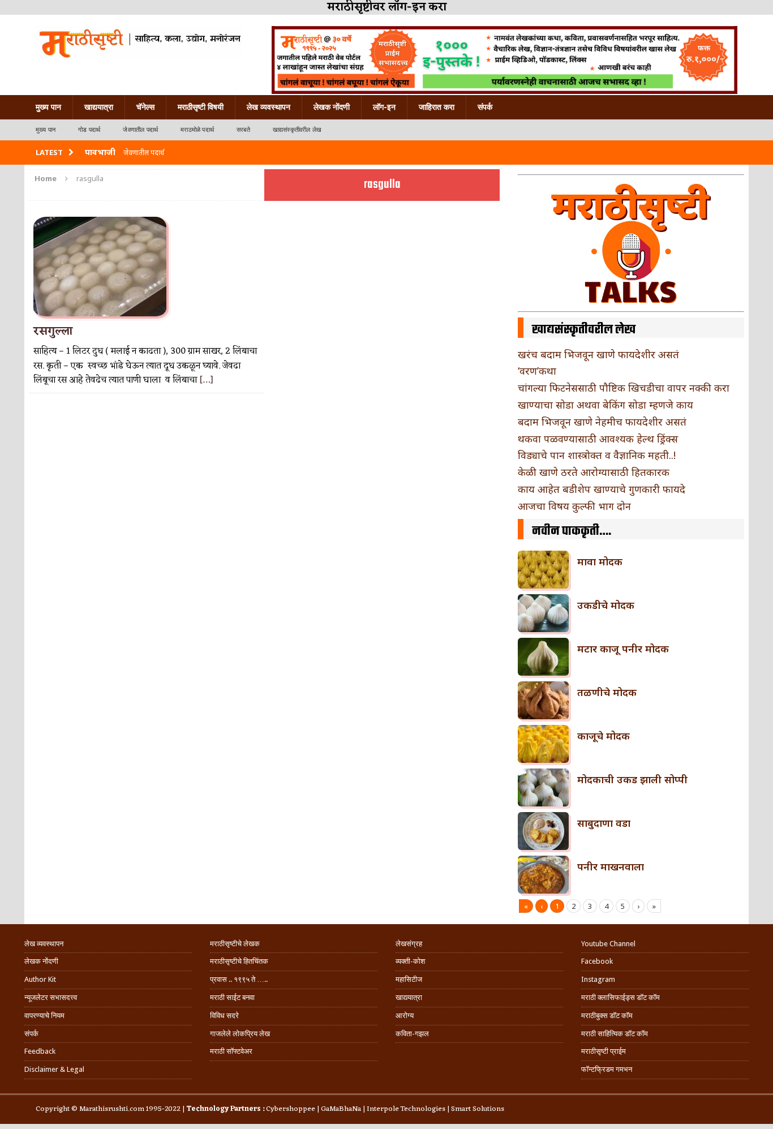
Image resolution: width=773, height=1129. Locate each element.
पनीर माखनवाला (610, 866)
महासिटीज (409, 979)
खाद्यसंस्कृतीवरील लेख (297, 130)
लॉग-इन (384, 106)
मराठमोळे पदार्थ (197, 130)
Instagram (598, 979)
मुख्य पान (48, 106)
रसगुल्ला (52, 331)
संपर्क (485, 106)
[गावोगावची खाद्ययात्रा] (139, 42)
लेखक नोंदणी (332, 106)
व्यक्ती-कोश (410, 961)
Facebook (597, 961)
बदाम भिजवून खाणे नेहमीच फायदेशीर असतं (602, 421)
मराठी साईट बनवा (232, 997)
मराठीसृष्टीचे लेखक (235, 943)
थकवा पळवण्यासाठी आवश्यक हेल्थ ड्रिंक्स (598, 438)
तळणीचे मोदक (607, 692)
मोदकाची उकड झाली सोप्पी (632, 779)
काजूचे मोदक (603, 735)
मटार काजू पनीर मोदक (623, 648)
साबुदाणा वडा (603, 823)
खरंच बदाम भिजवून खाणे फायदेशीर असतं (598, 354)
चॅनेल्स (145, 106)
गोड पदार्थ (89, 130)
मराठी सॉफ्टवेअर (231, 1051)
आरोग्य (405, 1015)
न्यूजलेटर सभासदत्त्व (50, 997)
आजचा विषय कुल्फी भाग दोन (574, 506)
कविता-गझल (412, 1033)
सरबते (243, 130)
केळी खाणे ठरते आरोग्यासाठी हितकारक (593, 472)
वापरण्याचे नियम (44, 1015)
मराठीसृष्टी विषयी (201, 106)
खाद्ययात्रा (98, 106)
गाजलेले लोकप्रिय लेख (240, 1033)
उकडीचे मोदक (605, 605)
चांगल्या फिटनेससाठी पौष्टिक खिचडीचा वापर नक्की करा (623, 387)
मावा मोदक (599, 561)
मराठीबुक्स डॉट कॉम (607, 1015)
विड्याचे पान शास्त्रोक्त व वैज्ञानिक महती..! (597, 455)
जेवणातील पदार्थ (140, 130)
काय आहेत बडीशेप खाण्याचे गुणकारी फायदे (601, 489)
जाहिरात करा (436, 106)
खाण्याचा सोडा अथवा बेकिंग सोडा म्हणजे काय (605, 404)
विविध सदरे (224, 1015)
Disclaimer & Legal (54, 1069)
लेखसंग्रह (409, 943)
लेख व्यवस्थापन (268, 106)
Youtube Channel (608, 943)
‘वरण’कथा (537, 370)
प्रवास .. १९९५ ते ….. (239, 979)
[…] (206, 380)
